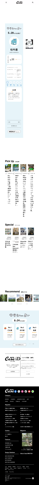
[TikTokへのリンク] (26, 391)
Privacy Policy (11, 471)
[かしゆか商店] (28, 298)
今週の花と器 (7, 447)
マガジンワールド (11, 469)
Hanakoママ (20, 468)
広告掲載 (6, 471)
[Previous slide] (12, 304)
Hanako (27, 466)
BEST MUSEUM (8, 460)
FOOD (6, 401)
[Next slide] (26, 304)
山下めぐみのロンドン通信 (10, 418)
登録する (28, 371)
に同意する (27, 366)
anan (6, 466)
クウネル (24, 468)
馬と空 (6, 436)
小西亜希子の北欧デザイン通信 (10, 420)
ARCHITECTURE (21, 399)
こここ (28, 468)
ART (28, 399)
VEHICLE (18, 401)
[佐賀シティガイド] (11, 298)
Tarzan (11, 468)
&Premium (7, 468)
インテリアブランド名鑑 (9, 426)
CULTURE (24, 401)
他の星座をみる (14, 125)
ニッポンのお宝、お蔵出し (25, 422)
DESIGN (7, 399)
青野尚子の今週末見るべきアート (11, 410)
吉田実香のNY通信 (8, 416)
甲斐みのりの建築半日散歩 (10, 408)
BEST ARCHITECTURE (9, 456)
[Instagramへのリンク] (22, 391)
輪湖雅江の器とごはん (24, 408)
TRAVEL (12, 401)
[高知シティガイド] (3, 298)
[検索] (33, 2)
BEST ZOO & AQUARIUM (10, 462)
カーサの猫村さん (8, 434)
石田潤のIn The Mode (24, 418)
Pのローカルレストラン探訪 (25, 420)
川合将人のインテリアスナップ (26, 416)
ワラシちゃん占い (8, 449)
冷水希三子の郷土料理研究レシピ (26, 426)
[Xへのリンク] (19, 391)
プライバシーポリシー (25, 366)
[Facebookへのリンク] (15, 391)
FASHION (13, 399)
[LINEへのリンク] (32, 391)
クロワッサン (19, 466)
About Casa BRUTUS (26, 453)
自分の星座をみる (19, 344)
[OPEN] (6, 2)
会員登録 (13, 371)
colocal (15, 468)
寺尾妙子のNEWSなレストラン (11, 414)
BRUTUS (9, 466)
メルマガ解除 (28, 373)
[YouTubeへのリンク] (29, 391)
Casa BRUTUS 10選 (9, 445)
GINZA (24, 466)
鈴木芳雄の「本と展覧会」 (25, 414)
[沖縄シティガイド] (20, 298)
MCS (6, 469)
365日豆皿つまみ (8, 443)
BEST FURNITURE (8, 458)
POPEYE (14, 466)
